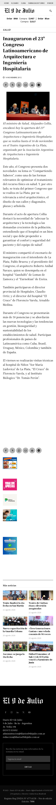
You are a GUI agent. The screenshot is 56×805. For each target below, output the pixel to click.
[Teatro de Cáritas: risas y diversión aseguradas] (41, 595)
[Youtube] (29, 712)
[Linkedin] (17, 712)
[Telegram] (39, 85)
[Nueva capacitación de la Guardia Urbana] (15, 621)
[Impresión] (32, 85)
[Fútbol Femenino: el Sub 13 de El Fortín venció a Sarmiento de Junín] (41, 646)
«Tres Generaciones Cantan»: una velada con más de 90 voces (40, 631)
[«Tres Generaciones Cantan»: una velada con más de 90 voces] (41, 621)
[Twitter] (12, 85)
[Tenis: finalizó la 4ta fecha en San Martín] (15, 595)
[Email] (25, 85)
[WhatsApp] (19, 85)
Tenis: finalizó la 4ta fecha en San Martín (13, 604)
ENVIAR (28, 767)
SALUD (7, 29)
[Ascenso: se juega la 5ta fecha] (15, 646)
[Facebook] (6, 85)
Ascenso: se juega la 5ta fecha (14, 655)
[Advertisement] (28, 412)
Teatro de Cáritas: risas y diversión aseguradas (38, 605)
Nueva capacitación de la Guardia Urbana (15, 630)
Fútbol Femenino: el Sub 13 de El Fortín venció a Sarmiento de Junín (40, 658)
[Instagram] (11, 712)
